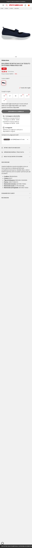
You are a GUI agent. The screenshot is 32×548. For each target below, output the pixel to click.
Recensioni (5, 198)
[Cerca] (6, 5)
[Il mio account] (25, 5)
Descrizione (5, 162)
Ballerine (17, 8)
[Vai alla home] (16, 5)
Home (2, 8)
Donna (6, 8)
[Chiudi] (2, 543)
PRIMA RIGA (5, 60)
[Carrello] (28, 5)
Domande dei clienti (8, 193)
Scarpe (11, 8)
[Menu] (3, 5)
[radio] (4, 96)
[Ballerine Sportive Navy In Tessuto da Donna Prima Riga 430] (4, 83)
